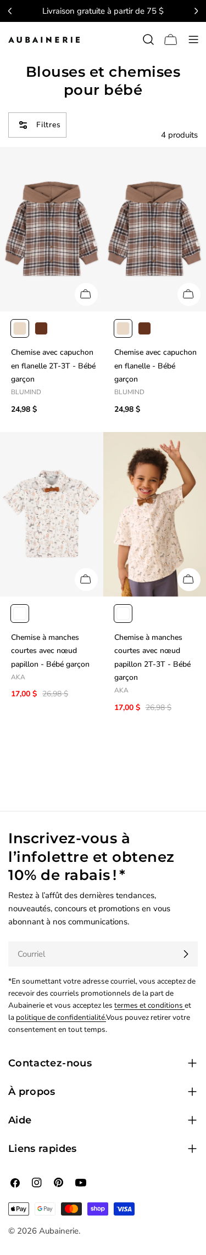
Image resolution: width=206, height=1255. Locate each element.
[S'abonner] (186, 954)
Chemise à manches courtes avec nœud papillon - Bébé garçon (50, 650)
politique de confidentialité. (61, 1017)
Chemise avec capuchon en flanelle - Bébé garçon (155, 365)
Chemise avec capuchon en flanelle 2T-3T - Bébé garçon (53, 365)
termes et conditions (149, 1005)
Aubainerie (59, 1230)
